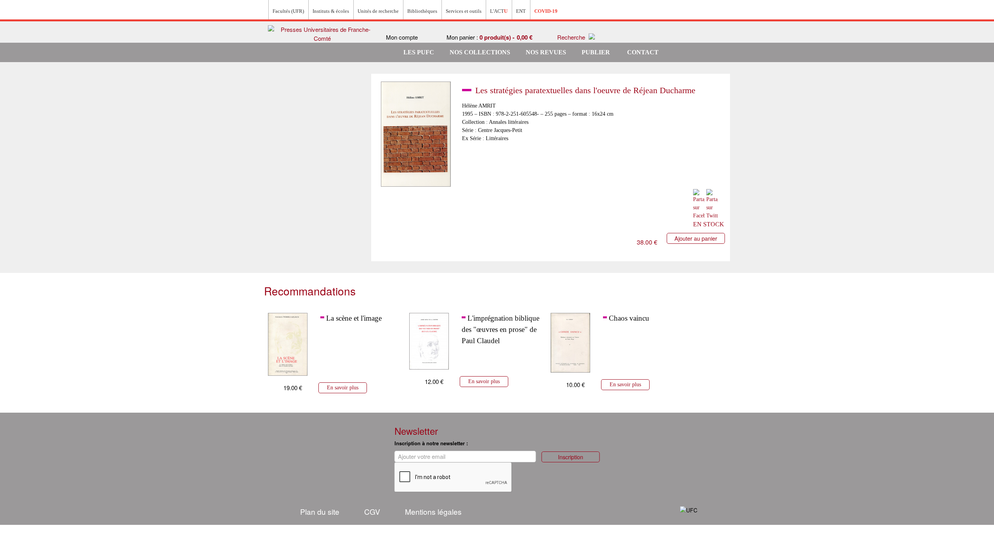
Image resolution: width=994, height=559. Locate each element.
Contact (643, 52)
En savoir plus (342, 387)
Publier (596, 52)
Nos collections (480, 52)
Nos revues (546, 52)
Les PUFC (418, 52)
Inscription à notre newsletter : (431, 443)
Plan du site (319, 511)
